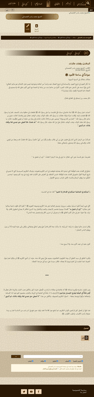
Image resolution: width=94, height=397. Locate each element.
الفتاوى (55, 361)
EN (12, 10)
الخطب (67, 361)
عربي (7, 10)
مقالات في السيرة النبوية (50, 37)
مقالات (74, 37)
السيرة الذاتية (37, 30)
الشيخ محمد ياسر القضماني (84, 37)
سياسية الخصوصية (79, 390)
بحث (16, 356)
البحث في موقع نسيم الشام (50, 369)
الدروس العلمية (77, 361)
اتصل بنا (83, 392)
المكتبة (28, 29)
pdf (83, 338)
